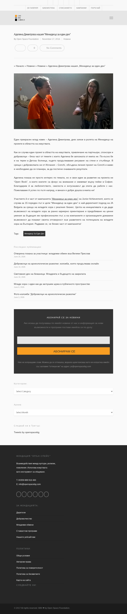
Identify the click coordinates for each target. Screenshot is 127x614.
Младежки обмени (25, 525)
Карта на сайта (23, 580)
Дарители (21, 512)
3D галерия (32, 8)
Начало (20, 66)
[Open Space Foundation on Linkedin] (46, 494)
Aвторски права (23, 562)
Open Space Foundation (28, 39)
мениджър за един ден (34, 234)
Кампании (81, 8)
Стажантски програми (26, 531)
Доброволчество (24, 519)
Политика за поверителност (29, 568)
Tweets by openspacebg (26, 432)
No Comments (54, 48)
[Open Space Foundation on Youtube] (41, 494)
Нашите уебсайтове (25, 537)
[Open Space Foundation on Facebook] (18, 494)
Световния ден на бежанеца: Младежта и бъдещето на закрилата (50, 274)
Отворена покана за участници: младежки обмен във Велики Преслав (52, 253)
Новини (67, 39)
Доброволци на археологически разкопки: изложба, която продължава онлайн (56, 263)
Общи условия (23, 556)
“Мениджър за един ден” (64, 198)
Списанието (65, 8)
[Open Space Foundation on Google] (35, 494)
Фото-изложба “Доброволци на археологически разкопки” (45, 294)
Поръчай (95, 8)
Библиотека (48, 8)
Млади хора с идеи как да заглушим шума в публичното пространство (52, 284)
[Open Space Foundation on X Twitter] (29, 494)
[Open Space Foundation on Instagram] (24, 494)
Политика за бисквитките (28, 574)
